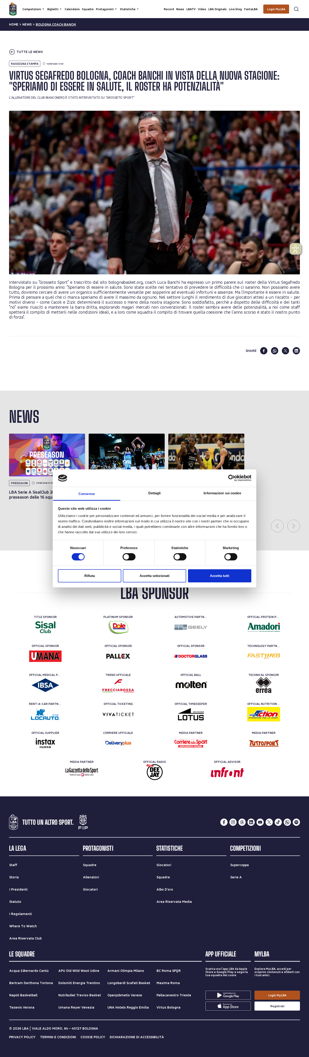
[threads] (242, 822)
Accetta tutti (219, 576)
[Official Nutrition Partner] (263, 714)
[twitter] (285, 350)
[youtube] (260, 822)
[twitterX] (269, 822)
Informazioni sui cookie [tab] (222, 493)
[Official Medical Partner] (45, 685)
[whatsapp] (274, 350)
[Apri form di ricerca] (296, 9)
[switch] (129, 556)
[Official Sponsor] (45, 656)
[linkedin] (296, 350)
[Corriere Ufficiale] (118, 743)
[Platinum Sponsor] (118, 627)
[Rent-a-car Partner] (45, 714)
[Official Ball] (190, 685)
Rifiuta (89, 576)
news (27, 24)
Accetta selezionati (154, 576)
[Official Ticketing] (118, 714)
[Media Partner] (190, 743)
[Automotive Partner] (190, 627)
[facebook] (263, 350)
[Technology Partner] (263, 656)
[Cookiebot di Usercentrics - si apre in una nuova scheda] (231, 478)
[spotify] (296, 822)
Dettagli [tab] (154, 493)
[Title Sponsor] (45, 627)
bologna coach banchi (56, 24)
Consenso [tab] (86, 494)
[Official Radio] (154, 772)
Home (13, 24)
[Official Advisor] (227, 772)
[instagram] (233, 822)
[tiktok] (278, 822)
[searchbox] (154, 5)
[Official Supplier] (45, 743)
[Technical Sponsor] (263, 685)
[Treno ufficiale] (118, 685)
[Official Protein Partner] (263, 627)
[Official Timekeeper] (190, 714)
